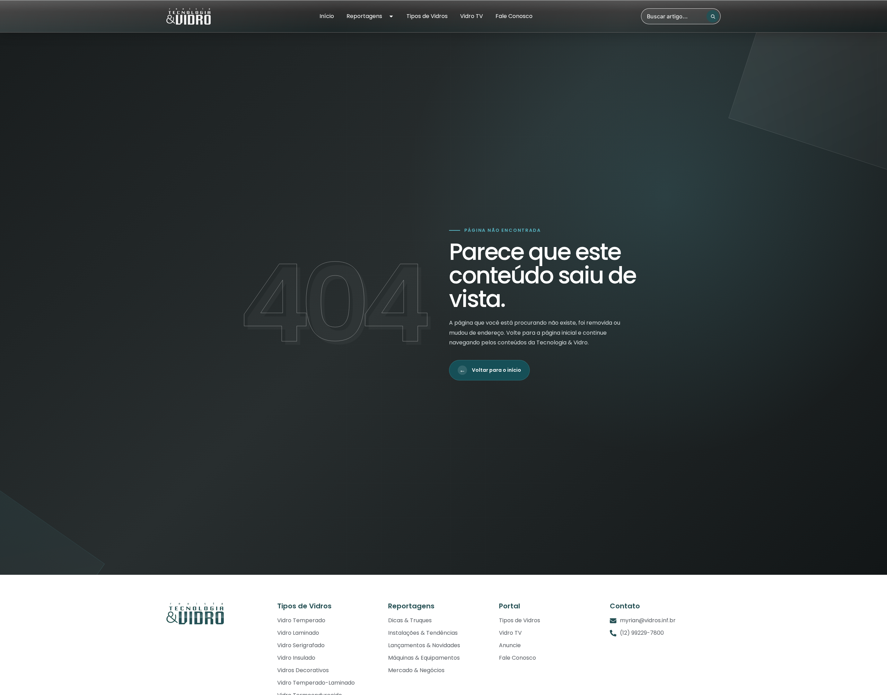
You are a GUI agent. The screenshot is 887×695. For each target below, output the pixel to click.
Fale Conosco (514, 16)
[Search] (712, 16)
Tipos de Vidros (427, 16)
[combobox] (681, 16)
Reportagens (364, 16)
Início (326, 16)
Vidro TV (471, 16)
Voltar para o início (490, 370)
